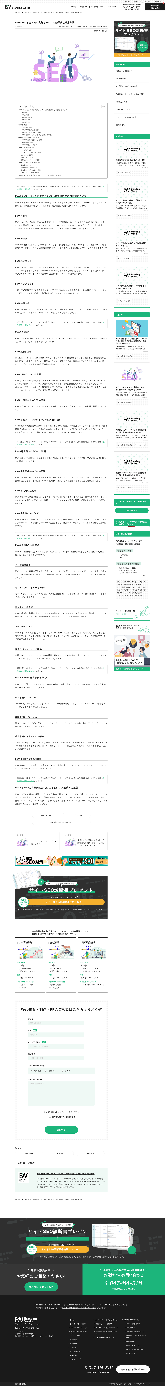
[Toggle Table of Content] (102, 107)
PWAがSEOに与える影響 (30, 130)
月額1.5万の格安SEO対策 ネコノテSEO (79, 1333)
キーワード (107, 1328)
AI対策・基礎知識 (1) (124, 71)
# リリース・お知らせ (125, 215)
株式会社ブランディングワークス (124, 1384)
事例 (82, 7)
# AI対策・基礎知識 (124, 172)
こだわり (73, 1347)
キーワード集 (106, 1332)
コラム (102, 7)
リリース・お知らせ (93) (126, 117)
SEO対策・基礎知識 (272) (126, 86)
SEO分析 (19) (121, 78)
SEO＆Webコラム (131, 1320)
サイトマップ (157, 2)
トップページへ (76, 815)
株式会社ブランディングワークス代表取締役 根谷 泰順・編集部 (83, 26)
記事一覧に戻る (46, 815)
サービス (74, 7)
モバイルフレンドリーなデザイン (32, 152)
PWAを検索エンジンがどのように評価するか (37, 135)
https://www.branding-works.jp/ (27, 1324)
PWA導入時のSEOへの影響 (28, 137)
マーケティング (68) (124, 109)
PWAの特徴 (25, 115)
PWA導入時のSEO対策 (29, 145)
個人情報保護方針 (50, 1112)
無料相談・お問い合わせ (155, 7)
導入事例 (73, 1339)
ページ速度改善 (26, 150)
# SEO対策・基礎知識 (100, 31)
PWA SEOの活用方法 (26, 148)
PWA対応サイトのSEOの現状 (31, 132)
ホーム (72, 1320)
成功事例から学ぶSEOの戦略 (31, 170)
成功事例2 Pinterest (29, 168)
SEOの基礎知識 (26, 127)
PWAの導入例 (26, 122)
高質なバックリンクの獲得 (30, 160)
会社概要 (127, 2)
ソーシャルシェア (27, 157)
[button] (133, 1250)
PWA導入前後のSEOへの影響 (31, 140)
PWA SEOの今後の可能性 (30, 172)
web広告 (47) (121, 102)
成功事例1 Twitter (28, 165)
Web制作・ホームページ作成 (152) (130, 94)
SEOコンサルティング (79, 1328)
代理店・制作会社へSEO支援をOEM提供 (79, 1308)
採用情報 (136, 2)
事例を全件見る (131, 510)
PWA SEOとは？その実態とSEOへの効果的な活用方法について (42, 110)
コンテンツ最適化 (27, 155)
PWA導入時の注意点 (28, 142)
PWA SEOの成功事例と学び (29, 163)
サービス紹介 (78, 1324)
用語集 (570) (121, 125)
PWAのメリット (26, 117)
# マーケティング (140, 445)
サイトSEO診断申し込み (104, 1337)
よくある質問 (146, 2)
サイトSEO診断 (91, 7)
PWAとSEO (22, 125)
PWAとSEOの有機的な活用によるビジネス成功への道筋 (40, 175)
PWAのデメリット (27, 120)
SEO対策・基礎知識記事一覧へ (61, 822)
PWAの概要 (25, 112)
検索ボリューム (105, 1324)
